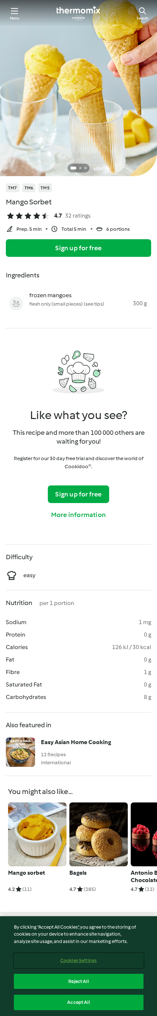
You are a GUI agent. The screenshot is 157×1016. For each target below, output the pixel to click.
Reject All (78, 981)
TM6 (29, 187)
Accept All (78, 1002)
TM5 (45, 187)
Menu (15, 18)
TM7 (12, 187)
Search (142, 18)
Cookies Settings (78, 960)
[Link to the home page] (78, 13)
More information (78, 515)
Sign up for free (78, 248)
